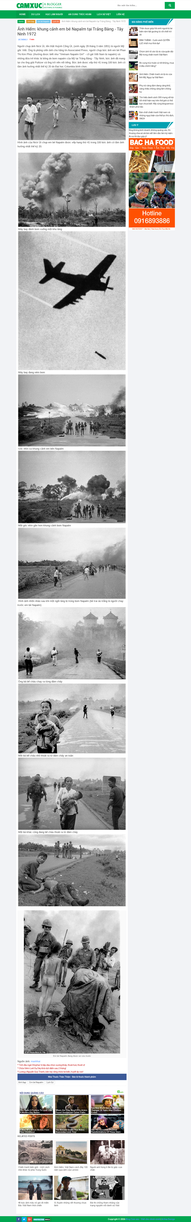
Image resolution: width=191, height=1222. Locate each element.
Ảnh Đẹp (30, 21)
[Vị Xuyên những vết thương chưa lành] (71, 1188)
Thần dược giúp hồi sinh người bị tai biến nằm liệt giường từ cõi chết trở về (155, 31)
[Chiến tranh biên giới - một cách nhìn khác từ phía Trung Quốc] (35, 1152)
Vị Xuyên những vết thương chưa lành (70, 1204)
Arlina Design (168, 1219)
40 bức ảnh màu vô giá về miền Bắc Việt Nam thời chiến (33, 1204)
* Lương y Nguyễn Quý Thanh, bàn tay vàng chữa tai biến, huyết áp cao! (50, 1072)
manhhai (35, 1061)
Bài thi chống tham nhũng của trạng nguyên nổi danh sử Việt (104, 1204)
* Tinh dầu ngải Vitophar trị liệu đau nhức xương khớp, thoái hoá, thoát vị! (51, 1065)
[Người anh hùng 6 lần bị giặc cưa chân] (107, 1152)
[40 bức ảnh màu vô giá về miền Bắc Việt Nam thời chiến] (35, 1188)
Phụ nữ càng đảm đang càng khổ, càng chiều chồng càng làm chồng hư (155, 88)
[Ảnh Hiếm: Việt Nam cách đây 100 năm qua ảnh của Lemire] (71, 1152)
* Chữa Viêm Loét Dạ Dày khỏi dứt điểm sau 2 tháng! (41, 1068)
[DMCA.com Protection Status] (42, 1219)
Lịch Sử (56, 21)
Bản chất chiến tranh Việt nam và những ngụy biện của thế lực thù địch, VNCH (156, 115)
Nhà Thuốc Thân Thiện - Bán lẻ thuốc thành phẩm (72, 1077)
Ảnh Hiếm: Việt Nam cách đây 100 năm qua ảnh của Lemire (71, 1168)
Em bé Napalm (43, 21)
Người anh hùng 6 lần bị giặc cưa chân (106, 1168)
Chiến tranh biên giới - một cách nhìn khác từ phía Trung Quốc (34, 1168)
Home (21, 21)
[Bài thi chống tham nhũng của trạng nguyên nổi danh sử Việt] (107, 1188)
